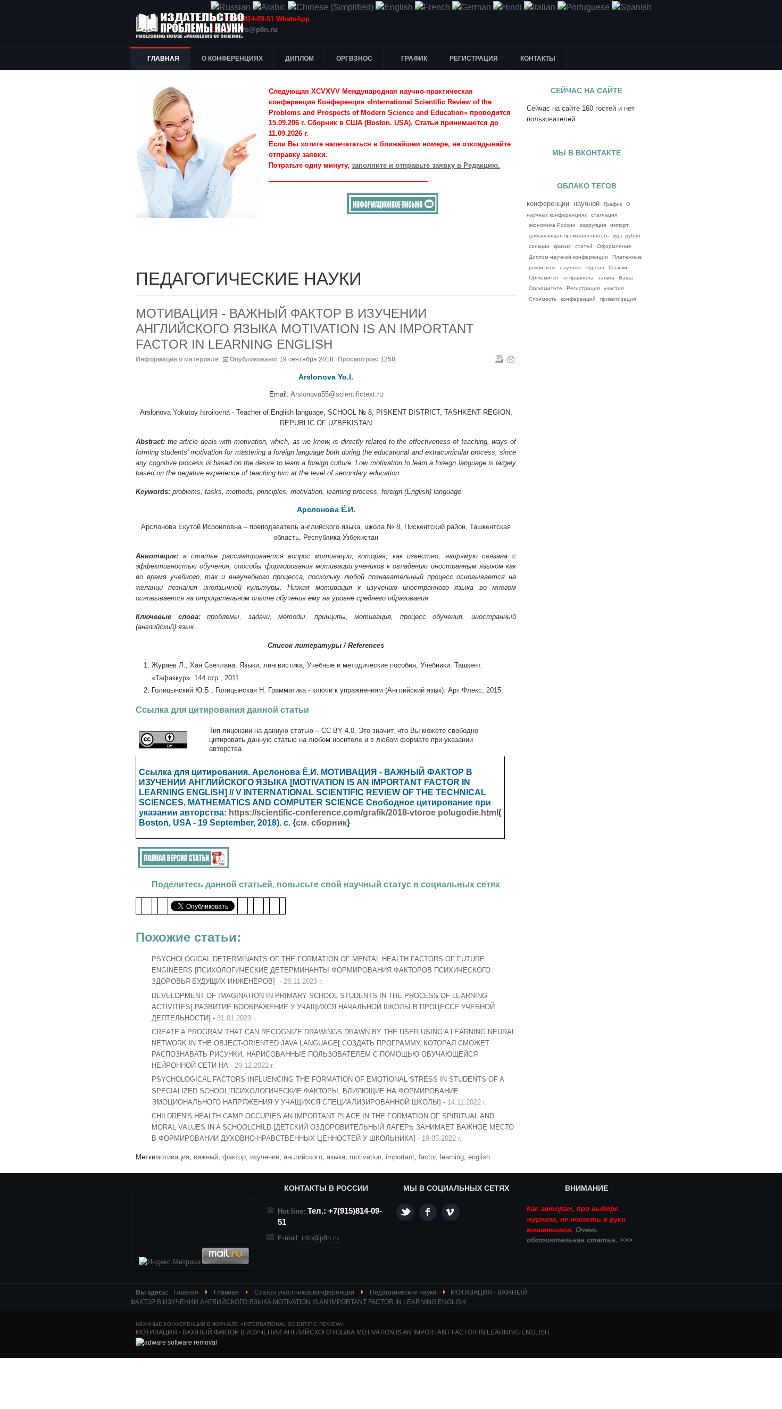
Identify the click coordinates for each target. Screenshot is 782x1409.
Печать (498, 359)
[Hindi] (507, 7)
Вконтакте (451, 1212)
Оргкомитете (545, 288)
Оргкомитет (544, 278)
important (400, 1157)
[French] (432, 7)
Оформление (614, 246)
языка (336, 1157)
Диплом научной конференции (568, 257)
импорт (619, 225)
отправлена (578, 278)
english (479, 1157)
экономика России (552, 225)
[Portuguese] (584, 7)
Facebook (428, 1212)
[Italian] (539, 7)
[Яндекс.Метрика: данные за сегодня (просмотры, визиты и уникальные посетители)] (169, 1262)
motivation (365, 1157)
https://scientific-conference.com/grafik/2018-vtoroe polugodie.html (363, 812)
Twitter (405, 1212)
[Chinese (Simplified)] (330, 7)
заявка (606, 278)
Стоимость (542, 299)
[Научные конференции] (194, 25)
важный (206, 1157)
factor (427, 1157)
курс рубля (626, 235)
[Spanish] (632, 7)
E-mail (510, 359)
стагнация (604, 215)
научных (570, 267)
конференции (548, 204)
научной (586, 204)
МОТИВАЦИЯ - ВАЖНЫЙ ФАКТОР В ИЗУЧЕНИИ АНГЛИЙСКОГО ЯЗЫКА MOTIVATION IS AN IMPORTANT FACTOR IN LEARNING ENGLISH (305, 328)
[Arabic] (269, 7)
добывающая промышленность (569, 235)
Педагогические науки (403, 1292)
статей (584, 246)
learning (452, 1157)
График (613, 204)
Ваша (626, 278)
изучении (264, 1157)
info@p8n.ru (256, 30)
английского (303, 1157)
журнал (594, 267)
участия (613, 288)
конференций (578, 299)
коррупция (593, 225)
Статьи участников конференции (304, 1292)
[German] (471, 7)
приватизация (618, 299)
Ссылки (618, 267)
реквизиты (542, 267)
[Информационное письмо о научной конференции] (392, 212)
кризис (562, 246)
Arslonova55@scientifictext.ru (336, 394)
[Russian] (231, 7)
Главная (185, 1292)
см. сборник (321, 822)
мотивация (172, 1157)
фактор (234, 1157)
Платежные (627, 257)
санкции (539, 246)
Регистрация (583, 288)
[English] (394, 7)
